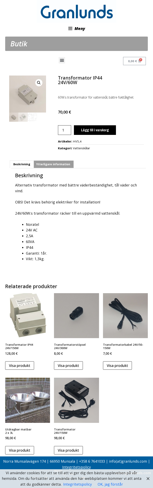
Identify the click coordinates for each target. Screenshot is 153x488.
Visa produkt (19, 365)
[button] (62, 60)
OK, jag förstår (110, 484)
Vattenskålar (81, 148)
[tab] (22, 164)
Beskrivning (21, 164)
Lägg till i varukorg (95, 129)
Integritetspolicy (76, 467)
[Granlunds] (76, 10)
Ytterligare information (53, 164)
